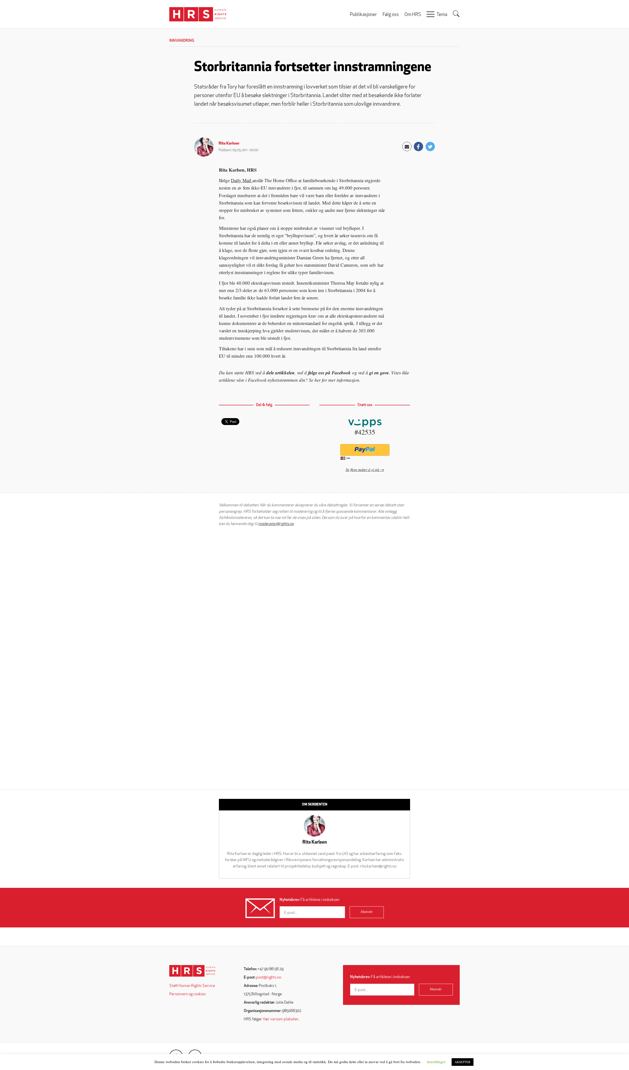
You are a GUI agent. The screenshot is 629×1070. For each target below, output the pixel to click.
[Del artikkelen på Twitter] (430, 146)
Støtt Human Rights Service (192, 986)
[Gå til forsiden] (192, 971)
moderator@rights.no (276, 524)
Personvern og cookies (187, 994)
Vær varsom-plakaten (280, 1019)
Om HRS (412, 15)
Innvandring (181, 41)
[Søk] (456, 13)
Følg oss (391, 15)
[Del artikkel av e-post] (407, 146)
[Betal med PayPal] (364, 450)
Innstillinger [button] (436, 1061)
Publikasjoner (363, 15)
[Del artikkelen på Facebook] (418, 146)
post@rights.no (268, 978)
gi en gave (379, 372)
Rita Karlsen (229, 144)
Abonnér (367, 912)
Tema (442, 15)
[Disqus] (314, 592)
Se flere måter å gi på (362, 469)
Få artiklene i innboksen (309, 900)
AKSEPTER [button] (463, 1062)
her (317, 380)
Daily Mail (241, 180)
